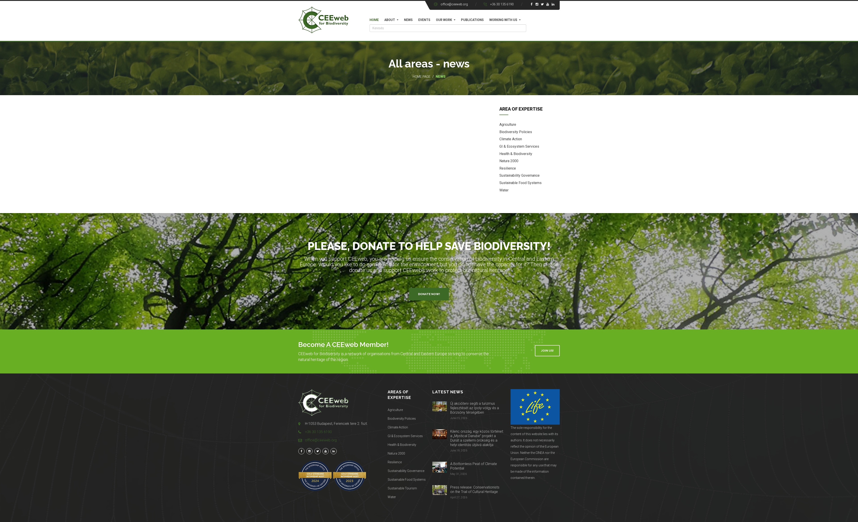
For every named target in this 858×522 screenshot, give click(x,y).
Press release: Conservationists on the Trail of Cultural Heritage (474, 489)
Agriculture (507, 124)
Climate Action (510, 139)
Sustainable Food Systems (520, 183)
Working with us (503, 20)
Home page (421, 77)
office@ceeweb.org (454, 4)
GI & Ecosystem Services (519, 146)
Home (374, 20)
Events (424, 20)
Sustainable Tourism (402, 488)
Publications (472, 20)
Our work (444, 20)
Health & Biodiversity (515, 154)
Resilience (507, 168)
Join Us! (547, 350)
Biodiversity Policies (515, 132)
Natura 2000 (508, 161)
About (389, 20)
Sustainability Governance (519, 175)
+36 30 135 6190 (502, 4)
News (408, 20)
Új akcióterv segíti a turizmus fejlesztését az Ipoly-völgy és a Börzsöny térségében (474, 408)
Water (504, 190)
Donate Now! (429, 294)
